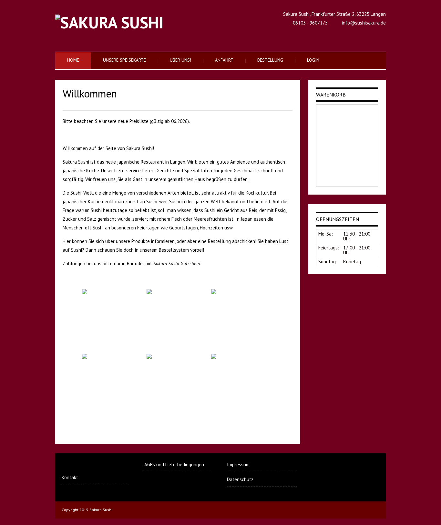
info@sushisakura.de (364, 23)
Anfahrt (224, 60)
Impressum (238, 464)
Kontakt (70, 477)
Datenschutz (240, 479)
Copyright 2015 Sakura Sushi (87, 509)
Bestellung (270, 60)
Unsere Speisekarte (124, 60)
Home (73, 60)
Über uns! (180, 60)
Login (313, 60)
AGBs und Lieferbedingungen (174, 464)
